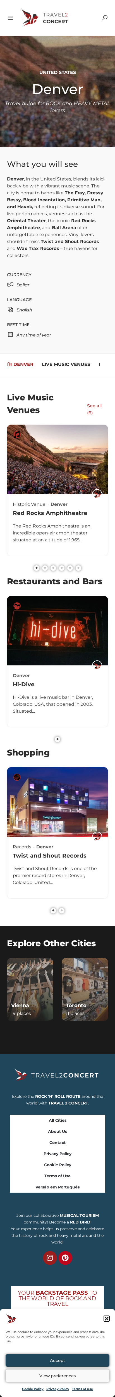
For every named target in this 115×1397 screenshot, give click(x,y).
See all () (94, 409)
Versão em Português (57, 1187)
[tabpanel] (57, 490)
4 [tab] (61, 568)
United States (57, 72)
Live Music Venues (66, 364)
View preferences (57, 1375)
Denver (23, 364)
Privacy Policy (57, 1389)
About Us (57, 1131)
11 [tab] (95, 1033)
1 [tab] (36, 568)
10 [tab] (87, 1033)
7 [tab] (61, 1033)
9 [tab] (78, 1033)
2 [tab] (45, 568)
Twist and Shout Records (50, 855)
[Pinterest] (65, 1258)
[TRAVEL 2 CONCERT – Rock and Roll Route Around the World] (45, 17)
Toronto (76, 1005)
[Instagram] (50, 1258)
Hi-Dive (24, 684)
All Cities (57, 1120)
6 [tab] (78, 568)
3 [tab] (53, 568)
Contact (57, 1142)
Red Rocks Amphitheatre (50, 513)
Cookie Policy (33, 1389)
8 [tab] (70, 1033)
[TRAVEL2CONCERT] (97, 494)
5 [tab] (70, 568)
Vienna (20, 1005)
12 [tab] (103, 1033)
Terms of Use (82, 1389)
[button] (106, 1318)
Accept (57, 1360)
